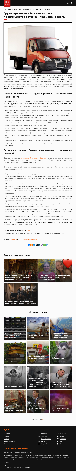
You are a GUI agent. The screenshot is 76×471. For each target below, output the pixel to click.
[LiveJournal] (39, 245)
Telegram (30, 230)
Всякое (46, 9)
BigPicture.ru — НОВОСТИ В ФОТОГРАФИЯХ (18, 452)
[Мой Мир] (34, 245)
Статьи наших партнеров (31, 9)
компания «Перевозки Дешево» (34, 158)
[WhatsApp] (44, 245)
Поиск (65, 3)
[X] (37, 245)
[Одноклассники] (31, 245)
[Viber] (42, 245)
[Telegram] (47, 245)
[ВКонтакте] (29, 245)
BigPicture (16, 9)
